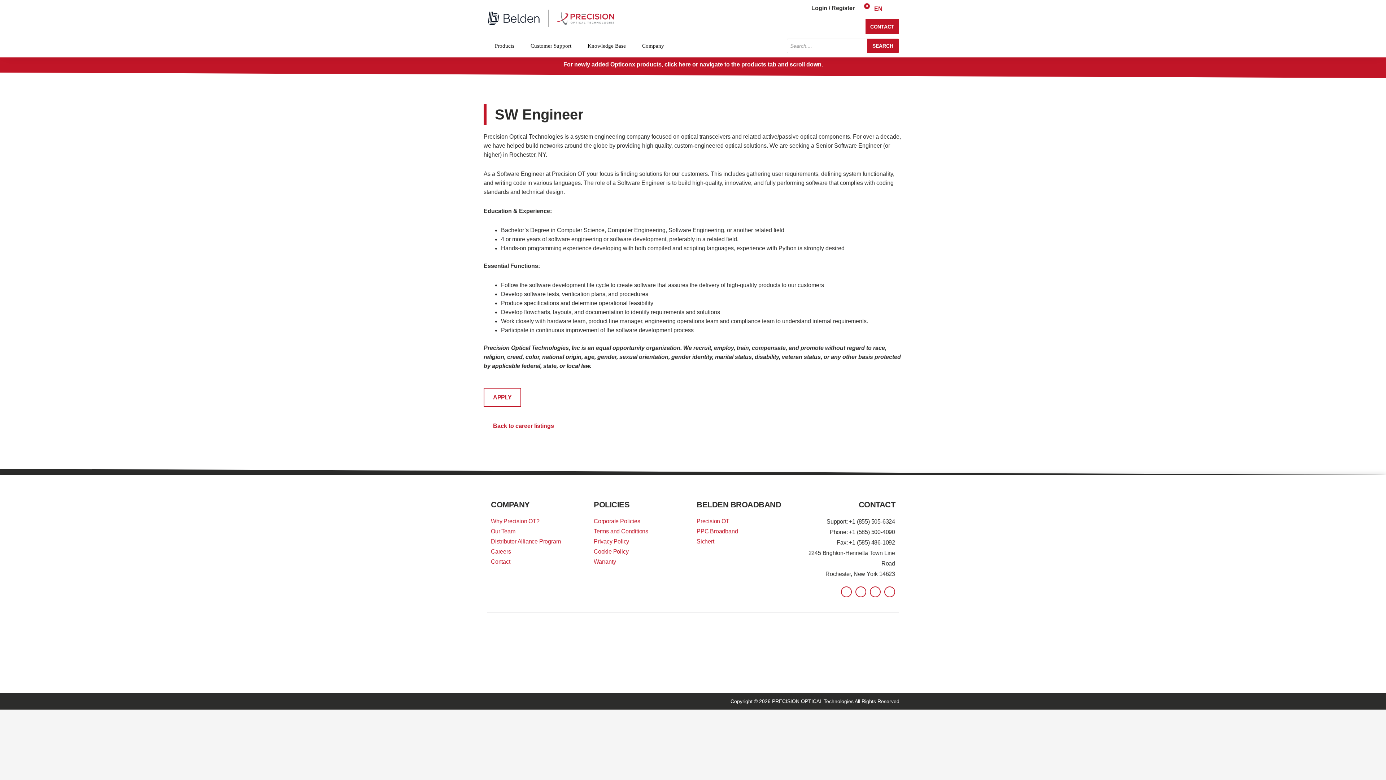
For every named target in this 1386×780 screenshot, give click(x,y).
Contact (500, 562)
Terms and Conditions (621, 531)
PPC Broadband (717, 531)
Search (882, 46)
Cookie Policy (611, 552)
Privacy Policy (611, 541)
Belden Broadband (739, 504)
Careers (501, 552)
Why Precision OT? (515, 521)
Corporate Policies (617, 521)
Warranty (605, 562)
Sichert (705, 541)
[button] (502, 397)
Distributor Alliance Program (526, 541)
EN (878, 9)
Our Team (503, 531)
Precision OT (713, 521)
